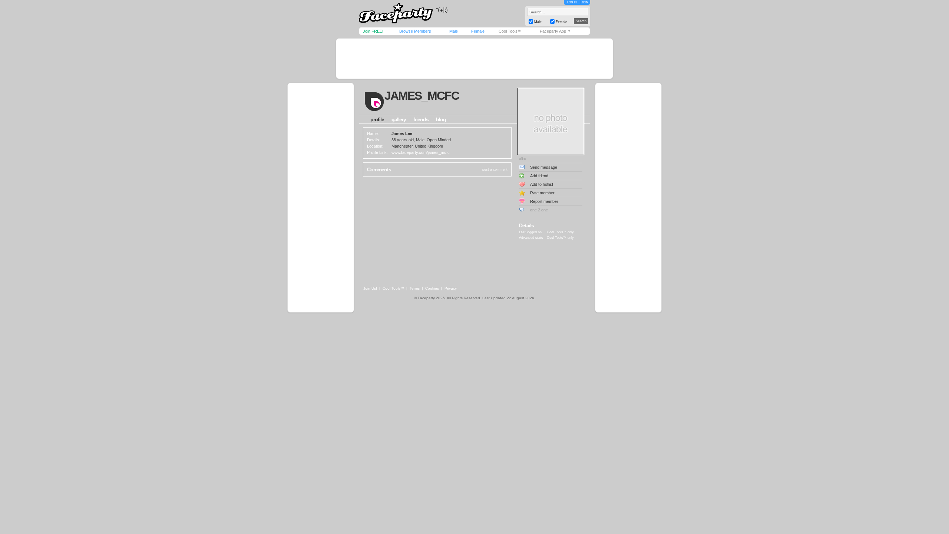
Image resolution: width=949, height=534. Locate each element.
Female (478, 31)
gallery (398, 119)
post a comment (494, 169)
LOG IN (572, 2)
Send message (543, 167)
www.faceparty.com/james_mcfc (420, 152)
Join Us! (370, 288)
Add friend (539, 176)
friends (421, 119)
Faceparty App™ (555, 31)
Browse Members (415, 31)
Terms (415, 288)
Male (453, 31)
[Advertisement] (474, 58)
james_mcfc (421, 95)
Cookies (432, 288)
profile (377, 119)
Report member (544, 201)
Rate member (542, 193)
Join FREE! (373, 31)
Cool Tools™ (510, 31)
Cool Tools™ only (560, 232)
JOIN (585, 2)
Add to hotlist (541, 184)
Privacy (450, 288)
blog (441, 119)
